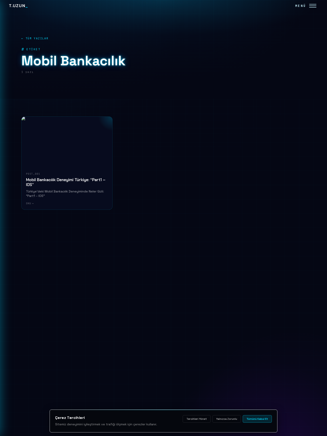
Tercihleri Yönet (196, 419)
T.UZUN (18, 5)
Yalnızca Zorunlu (226, 419)
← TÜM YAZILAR (34, 38)
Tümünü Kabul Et (257, 419)
